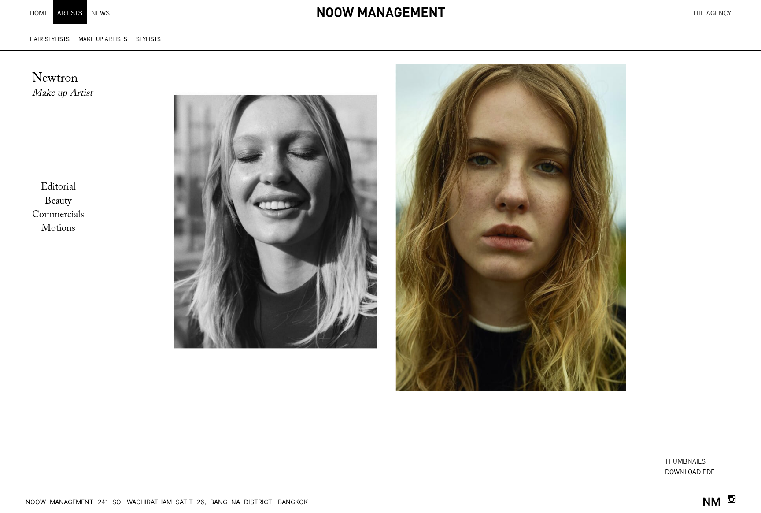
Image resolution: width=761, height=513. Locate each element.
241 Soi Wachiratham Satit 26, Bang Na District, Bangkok (203, 502)
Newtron (55, 78)
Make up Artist (62, 93)
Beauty (58, 201)
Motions (58, 229)
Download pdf (689, 471)
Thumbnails (685, 461)
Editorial (58, 187)
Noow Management (59, 502)
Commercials (58, 215)
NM (711, 501)
